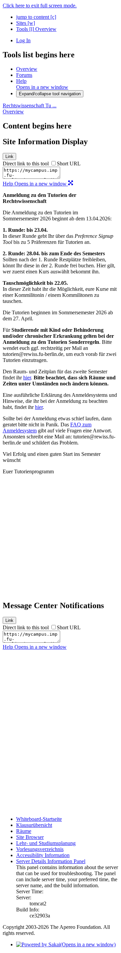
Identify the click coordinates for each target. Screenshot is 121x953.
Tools (25, 29)
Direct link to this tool (26, 163)
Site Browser (30, 837)
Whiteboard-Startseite (39, 819)
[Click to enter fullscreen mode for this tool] (70, 184)
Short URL (68, 163)
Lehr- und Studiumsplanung (46, 843)
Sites (25, 23)
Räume (23, 831)
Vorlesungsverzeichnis (40, 849)
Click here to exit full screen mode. (40, 5)
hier (27, 377)
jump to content (36, 17)
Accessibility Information (43, 855)
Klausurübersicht (34, 825)
